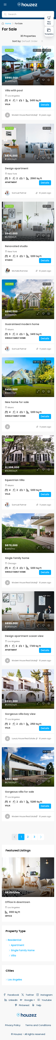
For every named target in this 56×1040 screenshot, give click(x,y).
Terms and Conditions (38, 1025)
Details (45, 104)
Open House (45, 518)
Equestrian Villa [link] (14, 480)
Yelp (38, 1005)
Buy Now (49, 23)
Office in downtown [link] (17, 902)
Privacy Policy (12, 1025)
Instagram (46, 994)
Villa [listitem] (13, 955)
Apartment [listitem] (17, 945)
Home (8, 23)
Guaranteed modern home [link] (22, 324)
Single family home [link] (17, 558)
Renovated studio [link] (16, 246)
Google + (29, 1000)
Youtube (46, 1000)
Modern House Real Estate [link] (24, 115)
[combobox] (32, 41)
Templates (49, 34)
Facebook (13, 994)
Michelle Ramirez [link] (20, 271)
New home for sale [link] (17, 402)
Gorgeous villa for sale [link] (19, 792)
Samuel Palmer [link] (19, 193)
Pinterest (24, 1005)
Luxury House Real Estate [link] (23, 738)
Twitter (29, 994)
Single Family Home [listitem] (23, 950)
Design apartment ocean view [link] (24, 636)
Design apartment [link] (16, 168)
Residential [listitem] (14, 940)
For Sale (37, 50)
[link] (28, 65)
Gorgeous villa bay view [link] (20, 714)
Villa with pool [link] (14, 90)
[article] (28, 889)
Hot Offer (46, 50)
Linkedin (13, 1000)
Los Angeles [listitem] (15, 979)
